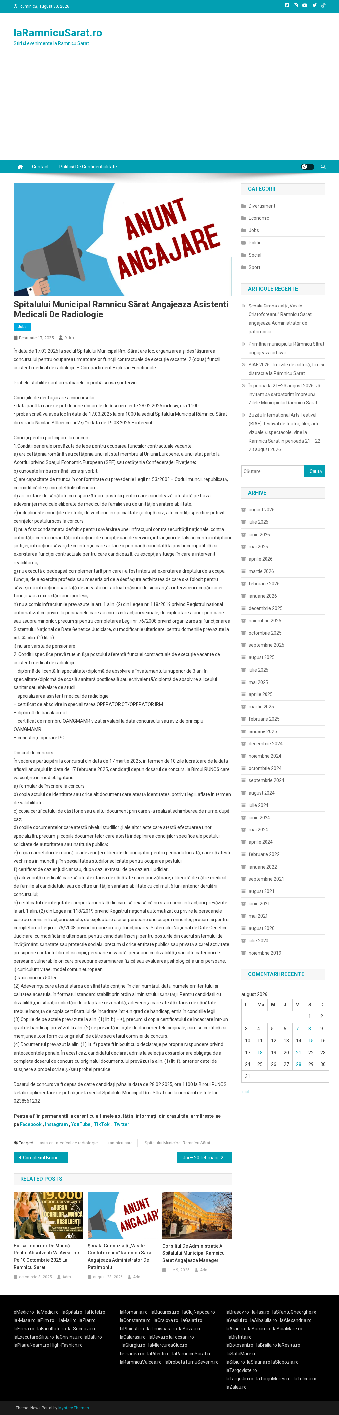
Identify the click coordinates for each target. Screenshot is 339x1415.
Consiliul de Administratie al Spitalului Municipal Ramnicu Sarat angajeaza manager (193, 1253)
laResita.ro (289, 1345)
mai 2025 (258, 682)
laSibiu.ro (235, 1362)
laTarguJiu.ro (241, 1378)
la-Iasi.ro (260, 1312)
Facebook (31, 1124)
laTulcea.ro (305, 1378)
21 (298, 1052)
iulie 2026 (258, 522)
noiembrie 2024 (265, 756)
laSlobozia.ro (285, 1362)
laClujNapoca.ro (198, 1312)
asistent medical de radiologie (69, 1142)
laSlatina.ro (258, 1362)
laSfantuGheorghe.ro (294, 1312)
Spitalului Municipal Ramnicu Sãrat (177, 1142)
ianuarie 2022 (263, 867)
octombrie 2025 (265, 633)
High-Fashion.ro (66, 1345)
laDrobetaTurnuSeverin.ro (191, 1362)
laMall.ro (68, 1320)
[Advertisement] (169, 110)
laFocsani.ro (181, 1337)
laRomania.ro (134, 1312)
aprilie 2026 (261, 559)
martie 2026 (261, 571)
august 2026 (262, 509)
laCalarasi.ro (133, 1337)
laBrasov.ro (237, 1312)
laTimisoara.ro (162, 1328)
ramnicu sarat (121, 1142)
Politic (255, 242)
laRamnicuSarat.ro (58, 32)
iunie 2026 (259, 534)
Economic (259, 218)
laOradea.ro (132, 1353)
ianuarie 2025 (263, 731)
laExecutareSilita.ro (34, 1337)
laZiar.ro (87, 1320)
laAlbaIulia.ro (263, 1320)
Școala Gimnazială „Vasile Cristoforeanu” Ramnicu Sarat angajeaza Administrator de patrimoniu (120, 1256)
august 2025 (262, 657)
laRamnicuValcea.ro (141, 1362)
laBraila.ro (266, 1345)
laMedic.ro (48, 1312)
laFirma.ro (24, 1328)
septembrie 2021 (266, 879)
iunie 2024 (259, 817)
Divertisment (262, 206)
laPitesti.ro (158, 1353)
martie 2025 (261, 706)
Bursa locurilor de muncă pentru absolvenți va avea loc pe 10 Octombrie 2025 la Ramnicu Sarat (46, 1256)
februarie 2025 (264, 719)
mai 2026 (258, 546)
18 (260, 1052)
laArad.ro (235, 1328)
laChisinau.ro (69, 1337)
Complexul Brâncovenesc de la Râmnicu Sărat (45, 1157)
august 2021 (262, 891)
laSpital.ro (72, 1312)
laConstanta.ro (135, 1320)
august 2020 (262, 928)
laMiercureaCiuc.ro (167, 1345)
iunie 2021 (259, 903)
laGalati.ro (191, 1320)
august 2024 (262, 793)
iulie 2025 (258, 670)
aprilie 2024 (261, 842)
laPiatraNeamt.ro (31, 1345)
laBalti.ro (93, 1337)
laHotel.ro (95, 1312)
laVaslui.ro (238, 1320)
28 (298, 1064)
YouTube (80, 1124)
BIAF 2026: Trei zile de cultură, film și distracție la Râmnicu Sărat (286, 369)
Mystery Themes (73, 1408)
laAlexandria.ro (296, 1320)
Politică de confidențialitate (88, 166)
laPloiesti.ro (132, 1328)
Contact (40, 166)
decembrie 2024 (266, 743)
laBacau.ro (259, 1328)
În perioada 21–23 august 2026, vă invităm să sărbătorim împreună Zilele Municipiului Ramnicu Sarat (284, 394)
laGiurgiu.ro (135, 1345)
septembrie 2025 (266, 645)
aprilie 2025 (261, 694)
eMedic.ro (24, 1312)
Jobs (22, 326)
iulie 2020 (258, 940)
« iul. (245, 1091)
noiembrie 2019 (265, 953)
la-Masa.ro (25, 1320)
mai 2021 (258, 916)
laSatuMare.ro (242, 1353)
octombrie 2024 (265, 768)
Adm (69, 337)
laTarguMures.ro (273, 1378)
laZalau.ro (236, 1387)
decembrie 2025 (266, 608)
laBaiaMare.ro (287, 1328)
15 (311, 1040)
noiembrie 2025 (265, 620)
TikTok (102, 1124)
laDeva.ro (158, 1337)
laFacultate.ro (51, 1328)
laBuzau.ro (190, 1328)
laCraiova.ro (166, 1320)
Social (255, 255)
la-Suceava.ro (82, 1328)
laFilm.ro (45, 1320)
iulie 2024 (258, 805)
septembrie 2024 (266, 780)
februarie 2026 (264, 583)
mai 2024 (258, 829)
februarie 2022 (264, 854)
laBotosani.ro (239, 1345)
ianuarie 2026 (263, 596)
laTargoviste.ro (241, 1370)
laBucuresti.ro (165, 1312)
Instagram (56, 1124)
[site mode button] (307, 167)
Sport (254, 267)
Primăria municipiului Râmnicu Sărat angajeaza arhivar (286, 348)
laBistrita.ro (240, 1337)
